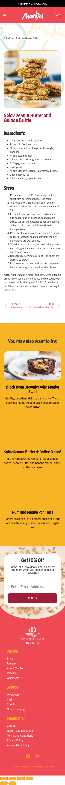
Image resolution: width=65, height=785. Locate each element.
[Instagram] (37, 756)
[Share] (21, 778)
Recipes (12, 663)
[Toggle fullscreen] (12, 778)
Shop (10, 658)
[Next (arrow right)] (12, 783)
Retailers (12, 673)
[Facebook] (28, 756)
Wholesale (13, 678)
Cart (9, 699)
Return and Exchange (20, 730)
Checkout (12, 704)
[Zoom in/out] (4, 778)
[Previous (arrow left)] (4, 783)
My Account (14, 694)
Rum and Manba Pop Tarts (32, 512)
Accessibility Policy (18, 745)
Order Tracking (16, 709)
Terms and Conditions (20, 735)
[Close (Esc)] (29, 778)
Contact (11, 725)
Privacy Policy (15, 740)
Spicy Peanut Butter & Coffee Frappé (32, 451)
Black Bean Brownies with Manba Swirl (32, 389)
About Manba (15, 668)
